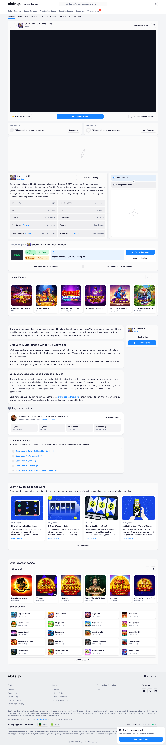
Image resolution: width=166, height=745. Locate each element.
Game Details (23, 16)
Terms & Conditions (60, 700)
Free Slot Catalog (91, 177)
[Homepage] (14, 4)
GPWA (44, 724)
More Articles (83, 545)
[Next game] (153, 277)
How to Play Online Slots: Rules (24, 526)
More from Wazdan (79, 16)
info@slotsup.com (42, 719)
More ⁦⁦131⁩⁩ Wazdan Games (83, 660)
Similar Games (52, 16)
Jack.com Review (140, 258)
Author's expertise (47, 420)
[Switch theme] (155, 4)
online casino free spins (68, 397)
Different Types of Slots (58, 526)
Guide (99, 690)
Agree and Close (141, 739)
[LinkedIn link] (155, 690)
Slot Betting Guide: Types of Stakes (137, 526)
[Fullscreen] (153, 25)
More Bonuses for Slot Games (119, 266)
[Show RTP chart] (19, 203)
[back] (12, 25)
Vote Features (148, 130)
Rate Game (73, 130)
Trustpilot (150, 724)
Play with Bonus (81, 116)
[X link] (149, 690)
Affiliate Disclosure (59, 697)
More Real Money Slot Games (46, 266)
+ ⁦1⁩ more (25, 225)
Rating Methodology (16, 704)
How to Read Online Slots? (96, 526)
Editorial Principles (15, 700)
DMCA (56, 724)
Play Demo (11, 16)
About (27, 4)
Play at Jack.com (142, 252)
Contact (34, 4)
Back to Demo (143, 337)
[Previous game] (147, 277)
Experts (11, 690)
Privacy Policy (58, 693)
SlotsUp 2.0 (12, 693)
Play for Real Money (37, 16)
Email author (113, 418)
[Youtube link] (144, 690)
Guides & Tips (65, 16)
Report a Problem (22, 116)
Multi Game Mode (141, 25)
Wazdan (20, 179)
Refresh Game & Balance (144, 116)
